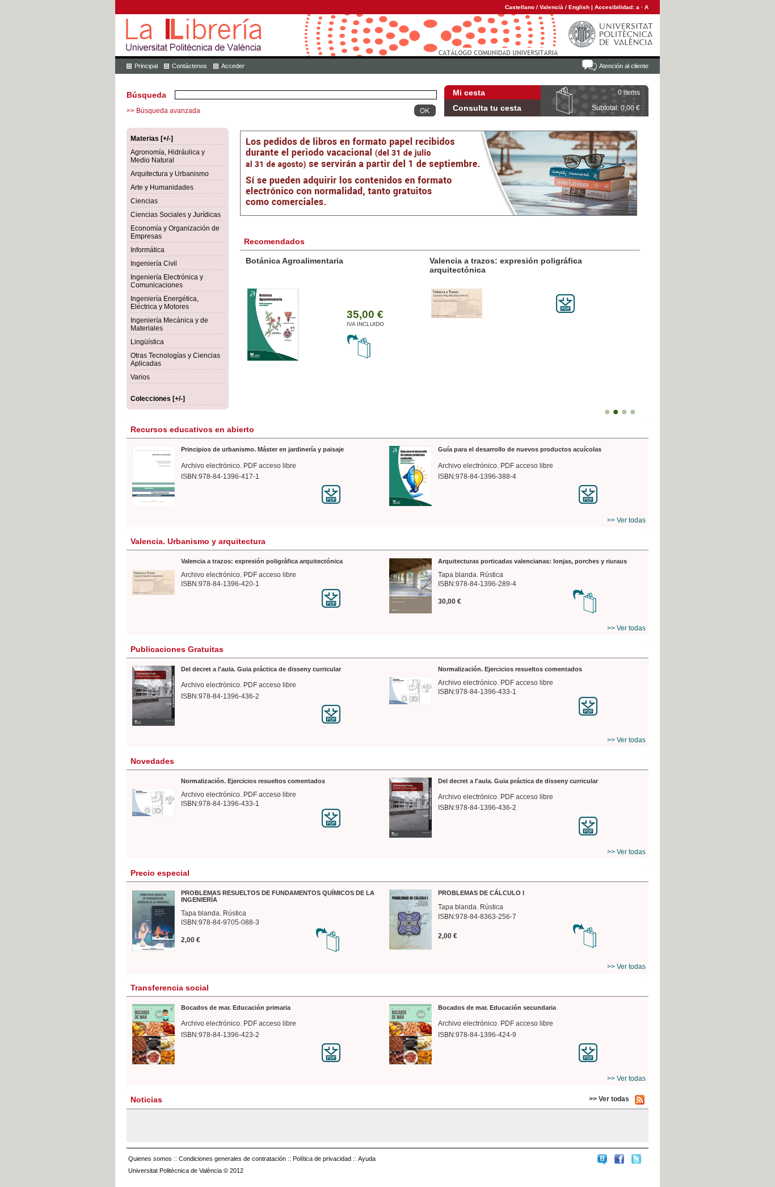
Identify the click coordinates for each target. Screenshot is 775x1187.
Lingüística (147, 342)
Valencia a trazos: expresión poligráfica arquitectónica (262, 561)
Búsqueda (146, 94)
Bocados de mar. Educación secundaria (497, 1007)
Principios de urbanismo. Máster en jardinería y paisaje (262, 449)
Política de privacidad (322, 1158)
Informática (147, 250)
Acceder (233, 65)
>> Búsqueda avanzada (163, 111)
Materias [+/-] (151, 139)
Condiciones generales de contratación (232, 1158)
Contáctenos (189, 65)
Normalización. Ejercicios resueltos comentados (510, 669)
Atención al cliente (623, 65)
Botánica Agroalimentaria (294, 260)
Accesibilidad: (615, 7)
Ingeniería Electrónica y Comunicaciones (166, 281)
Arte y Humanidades (161, 187)
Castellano (519, 7)
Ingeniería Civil (153, 264)
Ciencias (144, 201)
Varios (140, 377)
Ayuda (367, 1158)
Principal (146, 65)
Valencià (551, 7)
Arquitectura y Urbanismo (169, 174)
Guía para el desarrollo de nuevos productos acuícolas (519, 449)
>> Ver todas (626, 520)
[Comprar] (359, 357)
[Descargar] (565, 311)
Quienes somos (150, 1158)
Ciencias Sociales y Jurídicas (175, 215)
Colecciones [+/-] (157, 399)
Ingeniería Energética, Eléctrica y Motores (164, 303)
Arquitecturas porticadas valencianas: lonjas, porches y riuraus (532, 561)
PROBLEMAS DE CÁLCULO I (481, 892)
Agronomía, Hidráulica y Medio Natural (167, 156)
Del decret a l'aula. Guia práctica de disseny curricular (261, 669)
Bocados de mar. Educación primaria (235, 1007)
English (578, 7)
